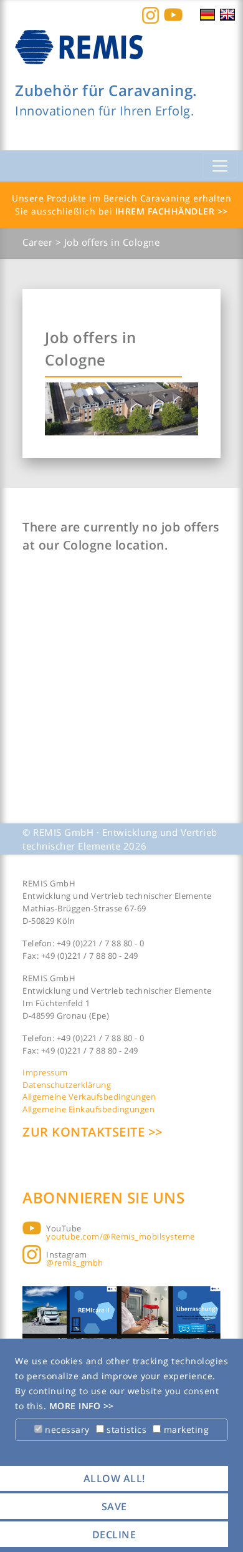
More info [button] (76, 1406)
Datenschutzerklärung (66, 1084)
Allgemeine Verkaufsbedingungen (89, 1096)
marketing (185, 1429)
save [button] (114, 1506)
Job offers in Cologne (112, 242)
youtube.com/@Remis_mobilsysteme (120, 1236)
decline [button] (114, 1534)
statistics (125, 1429)
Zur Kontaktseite (85, 1131)
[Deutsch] (207, 13)
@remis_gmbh (74, 1262)
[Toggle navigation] (219, 165)
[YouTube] (173, 14)
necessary (66, 1429)
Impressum (45, 1072)
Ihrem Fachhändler (166, 211)
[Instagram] (150, 14)
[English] (227, 13)
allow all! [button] (114, 1478)
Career (38, 242)
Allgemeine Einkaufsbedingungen (88, 1109)
